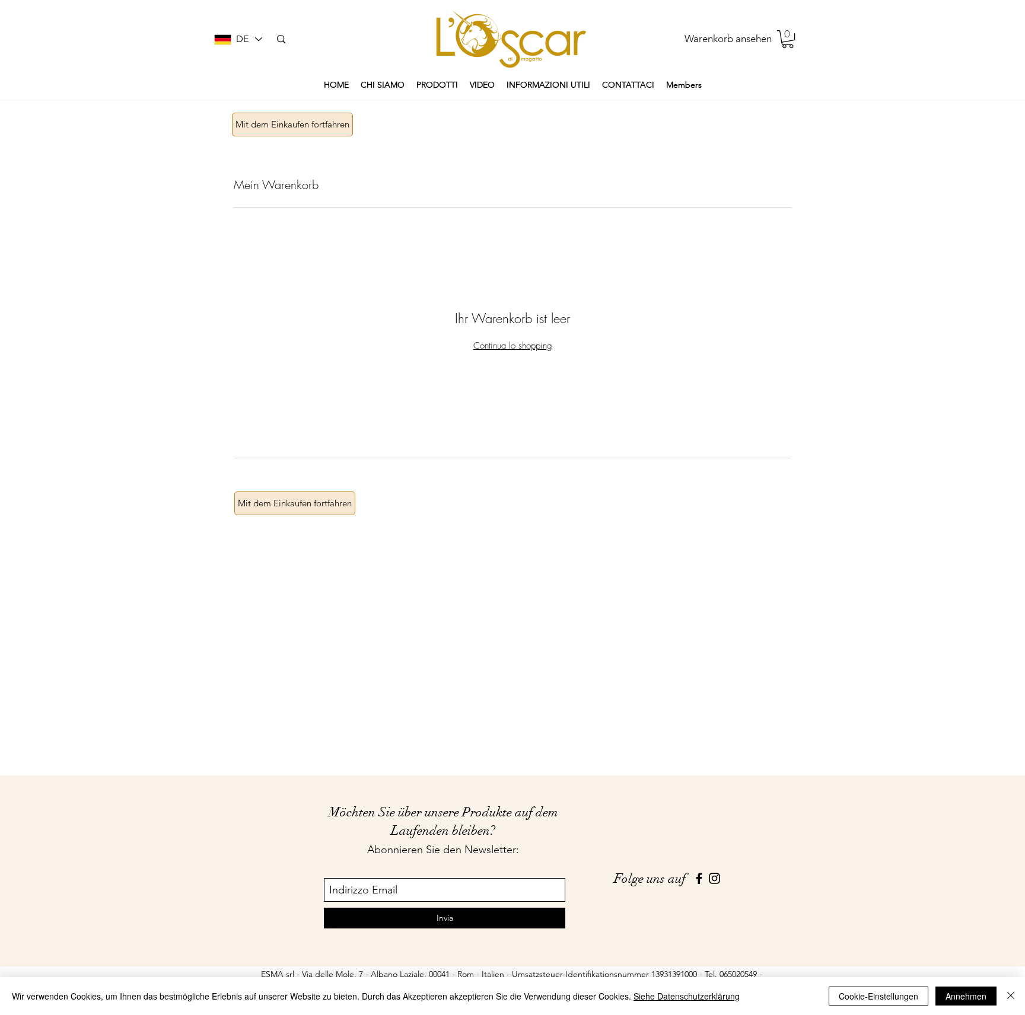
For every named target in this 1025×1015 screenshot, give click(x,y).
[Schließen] (1011, 996)
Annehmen (966, 996)
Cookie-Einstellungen (878, 996)
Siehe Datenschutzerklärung (687, 996)
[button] (787, 39)
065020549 (738, 974)
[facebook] (699, 878)
